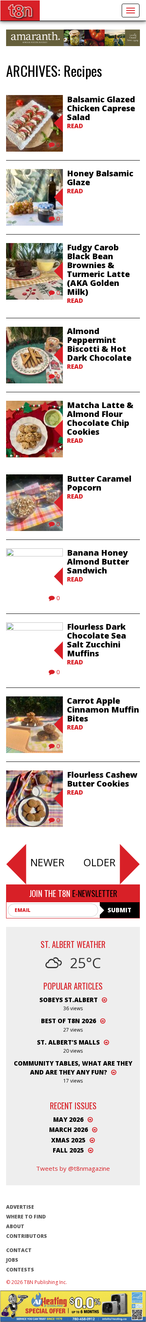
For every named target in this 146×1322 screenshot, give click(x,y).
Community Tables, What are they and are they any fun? (73, 1067)
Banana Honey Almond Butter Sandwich (98, 561)
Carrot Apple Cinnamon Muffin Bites (103, 709)
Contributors (26, 1236)
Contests (20, 1269)
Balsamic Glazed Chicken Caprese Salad (101, 108)
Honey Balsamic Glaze (100, 178)
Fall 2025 (68, 1150)
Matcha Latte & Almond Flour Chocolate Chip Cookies (100, 418)
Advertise (20, 1207)
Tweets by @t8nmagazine (73, 1168)
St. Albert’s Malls (68, 1042)
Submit (119, 910)
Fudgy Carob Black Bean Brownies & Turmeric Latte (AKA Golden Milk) (98, 269)
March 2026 (68, 1129)
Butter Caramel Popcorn (99, 483)
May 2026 (68, 1119)
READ (75, 126)
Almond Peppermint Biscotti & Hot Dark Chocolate (99, 344)
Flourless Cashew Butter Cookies (102, 779)
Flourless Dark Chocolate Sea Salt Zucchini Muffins (96, 640)
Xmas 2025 (68, 1140)
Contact (19, 1250)
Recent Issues (73, 1106)
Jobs (12, 1259)
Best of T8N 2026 (68, 1021)
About (15, 1226)
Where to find (26, 1216)
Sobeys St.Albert (68, 1000)
